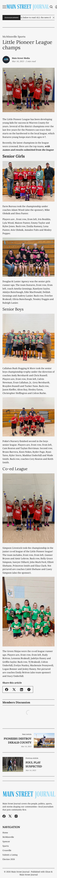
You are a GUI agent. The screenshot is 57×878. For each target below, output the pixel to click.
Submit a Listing (10, 855)
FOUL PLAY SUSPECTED (34, 764)
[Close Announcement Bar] (54, 17)
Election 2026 (8, 859)
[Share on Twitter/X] (14, 689)
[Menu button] (4, 7)
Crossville (6, 850)
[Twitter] (10, 816)
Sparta (5, 846)
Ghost (47, 871)
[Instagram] (16, 816)
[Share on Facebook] (6, 689)
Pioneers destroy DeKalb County (17, 740)
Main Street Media (21, 58)
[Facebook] (4, 816)
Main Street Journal (20, 871)
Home (5, 833)
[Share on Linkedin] (21, 689)
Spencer (6, 841)
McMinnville (8, 837)
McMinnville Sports (13, 36)
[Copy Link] (28, 689)
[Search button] (51, 7)
